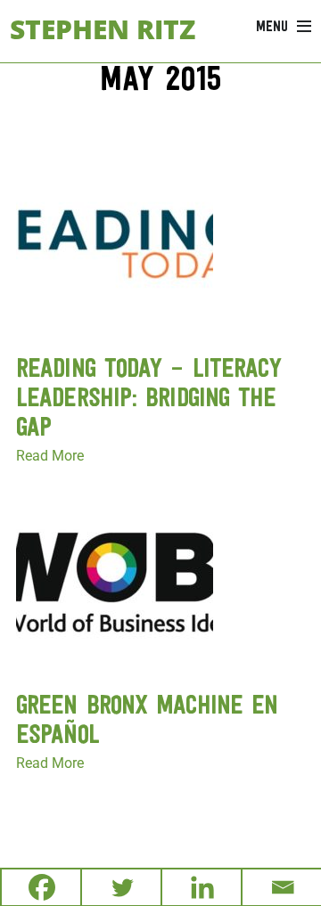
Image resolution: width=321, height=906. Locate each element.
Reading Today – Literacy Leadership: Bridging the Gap (148, 399)
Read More (50, 455)
